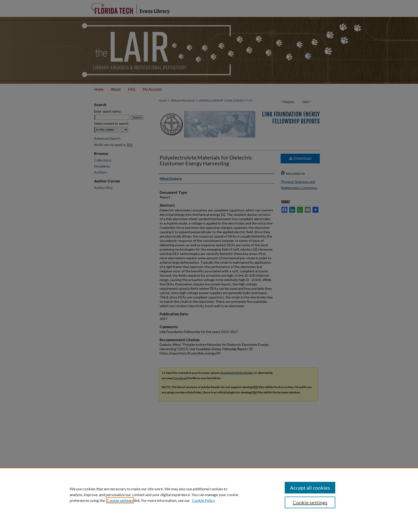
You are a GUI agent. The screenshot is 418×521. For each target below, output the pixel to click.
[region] (209, 494)
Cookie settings (120, 500)
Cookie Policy (203, 500)
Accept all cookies (310, 488)
